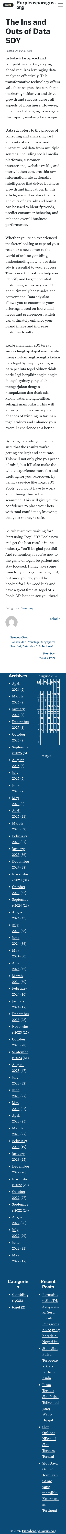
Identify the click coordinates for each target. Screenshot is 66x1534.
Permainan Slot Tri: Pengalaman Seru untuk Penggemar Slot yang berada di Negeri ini (51, 1318)
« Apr (46, 755)
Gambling (27, 608)
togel (16, 1307)
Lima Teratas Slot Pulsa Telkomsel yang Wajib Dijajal (50, 1403)
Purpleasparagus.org (39, 1531)
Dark (8, 5)
